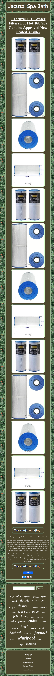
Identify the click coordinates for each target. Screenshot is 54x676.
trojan (35, 611)
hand (39, 639)
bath (24, 626)
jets (15, 616)
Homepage (28, 654)
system (27, 596)
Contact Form (28, 662)
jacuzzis (22, 621)
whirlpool (26, 638)
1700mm (36, 597)
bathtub (15, 633)
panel (14, 612)
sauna (45, 640)
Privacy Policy (28, 666)
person (24, 611)
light (21, 645)
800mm (43, 622)
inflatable (16, 596)
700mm (35, 607)
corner (31, 643)
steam (32, 617)
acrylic (15, 601)
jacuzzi (40, 632)
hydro (43, 597)
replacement (37, 628)
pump (15, 628)
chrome (40, 617)
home (12, 639)
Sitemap (28, 658)
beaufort (12, 608)
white (13, 621)
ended (32, 621)
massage (38, 600)
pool (43, 612)
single (28, 633)
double (24, 600)
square (43, 607)
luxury (24, 616)
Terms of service (28, 670)
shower (23, 606)
